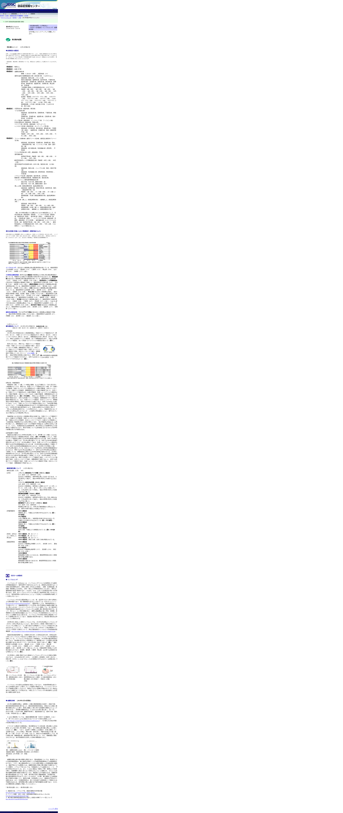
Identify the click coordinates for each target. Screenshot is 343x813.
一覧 (19, 17)
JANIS (26, 15)
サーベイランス (6, 17)
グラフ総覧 (30, 353)
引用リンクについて (46, 10)
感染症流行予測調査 (16, 15)
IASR (7, 15)
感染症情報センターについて (29, 10)
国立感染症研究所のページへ (9, 10)
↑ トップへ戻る (53, 808)
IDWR (2, 15)
